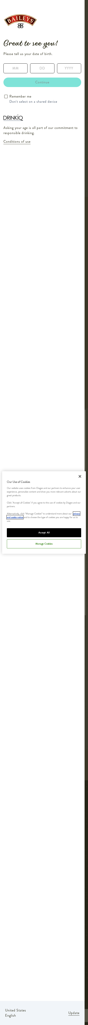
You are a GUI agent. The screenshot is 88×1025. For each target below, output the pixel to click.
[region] (44, 512)
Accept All (44, 532)
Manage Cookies (44, 543)
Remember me (20, 96)
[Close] (80, 476)
